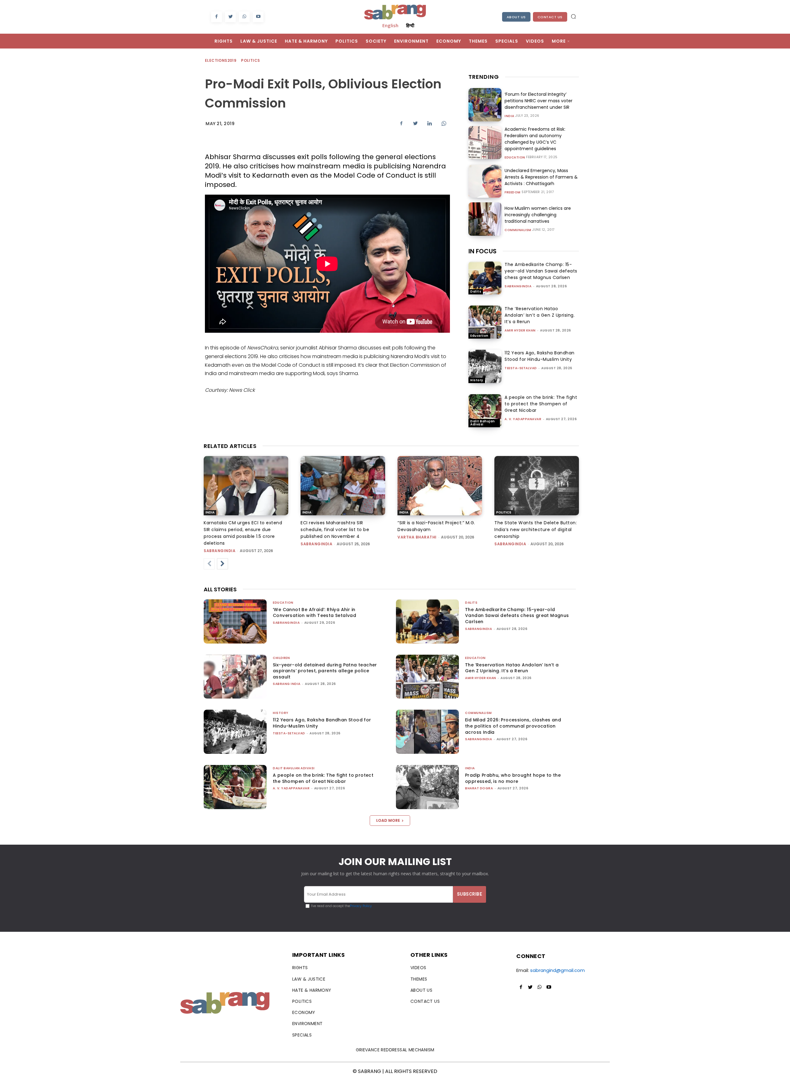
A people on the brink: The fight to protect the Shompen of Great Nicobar (541, 403)
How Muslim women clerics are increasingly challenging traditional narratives (538, 214)
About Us (516, 17)
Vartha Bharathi (417, 537)
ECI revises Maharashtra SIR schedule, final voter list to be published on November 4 (335, 529)
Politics (250, 60)
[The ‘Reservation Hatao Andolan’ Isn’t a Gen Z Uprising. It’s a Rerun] (484, 322)
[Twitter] (230, 16)
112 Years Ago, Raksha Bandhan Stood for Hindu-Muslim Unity (540, 356)
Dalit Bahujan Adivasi (482, 423)
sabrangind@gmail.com (557, 970)
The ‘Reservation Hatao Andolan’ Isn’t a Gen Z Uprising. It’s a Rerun (540, 315)
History (476, 380)
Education (515, 157)
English (390, 25)
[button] (573, 16)
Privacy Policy (361, 906)
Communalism (518, 230)
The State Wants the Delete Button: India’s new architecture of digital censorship (535, 529)
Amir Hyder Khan (520, 330)
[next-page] (222, 563)
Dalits (475, 291)
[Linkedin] (429, 123)
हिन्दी (410, 25)
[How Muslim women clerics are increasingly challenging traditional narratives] (484, 218)
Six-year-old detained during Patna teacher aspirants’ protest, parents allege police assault (325, 671)
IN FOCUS (482, 251)
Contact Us (550, 17)
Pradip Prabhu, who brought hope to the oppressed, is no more (513, 778)
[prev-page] (209, 563)
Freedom (513, 192)
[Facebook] (216, 16)
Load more (388, 820)
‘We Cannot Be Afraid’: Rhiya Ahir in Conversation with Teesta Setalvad (314, 612)
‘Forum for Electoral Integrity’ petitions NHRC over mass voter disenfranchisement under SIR (538, 100)
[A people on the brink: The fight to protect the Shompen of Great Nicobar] (484, 410)
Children (281, 658)
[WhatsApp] (244, 16)
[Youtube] (258, 16)
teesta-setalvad (521, 368)
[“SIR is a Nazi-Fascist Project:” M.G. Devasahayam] (439, 485)
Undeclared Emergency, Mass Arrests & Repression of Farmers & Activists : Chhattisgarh (541, 177)
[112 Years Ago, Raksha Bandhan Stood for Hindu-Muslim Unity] (484, 366)
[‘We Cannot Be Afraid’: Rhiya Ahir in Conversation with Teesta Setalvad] (235, 621)
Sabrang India (287, 684)
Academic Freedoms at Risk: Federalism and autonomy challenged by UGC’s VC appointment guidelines (535, 139)
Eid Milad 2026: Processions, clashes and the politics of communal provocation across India (513, 726)
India (509, 116)
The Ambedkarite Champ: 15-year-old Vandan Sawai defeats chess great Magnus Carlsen (541, 271)
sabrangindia (518, 286)
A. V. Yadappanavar (523, 419)
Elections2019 (220, 60)
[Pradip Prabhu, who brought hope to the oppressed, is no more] (427, 787)
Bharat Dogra (479, 788)
